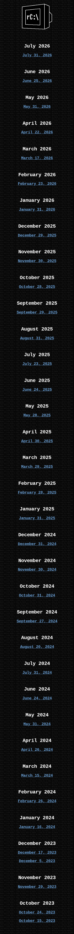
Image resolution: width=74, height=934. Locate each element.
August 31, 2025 (37, 338)
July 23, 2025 (37, 364)
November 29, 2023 (37, 887)
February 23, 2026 (37, 184)
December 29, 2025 (37, 235)
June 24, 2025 (37, 389)
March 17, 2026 (37, 158)
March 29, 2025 (37, 467)
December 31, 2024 (37, 544)
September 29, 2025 (37, 312)
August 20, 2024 (37, 647)
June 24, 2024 (37, 698)
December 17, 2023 (37, 852)
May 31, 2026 (37, 107)
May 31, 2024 (37, 724)
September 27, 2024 (37, 621)
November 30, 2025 (37, 261)
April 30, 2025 (37, 441)
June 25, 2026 (37, 81)
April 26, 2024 (37, 750)
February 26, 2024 (37, 801)
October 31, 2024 (37, 595)
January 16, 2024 (37, 827)
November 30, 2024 (37, 569)
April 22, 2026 (37, 132)
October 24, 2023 (37, 912)
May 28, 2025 (37, 415)
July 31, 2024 (37, 672)
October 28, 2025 (37, 287)
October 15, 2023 (37, 921)
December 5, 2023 (37, 861)
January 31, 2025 (37, 518)
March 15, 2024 (37, 775)
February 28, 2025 (37, 492)
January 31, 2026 (37, 209)
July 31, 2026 (37, 55)
